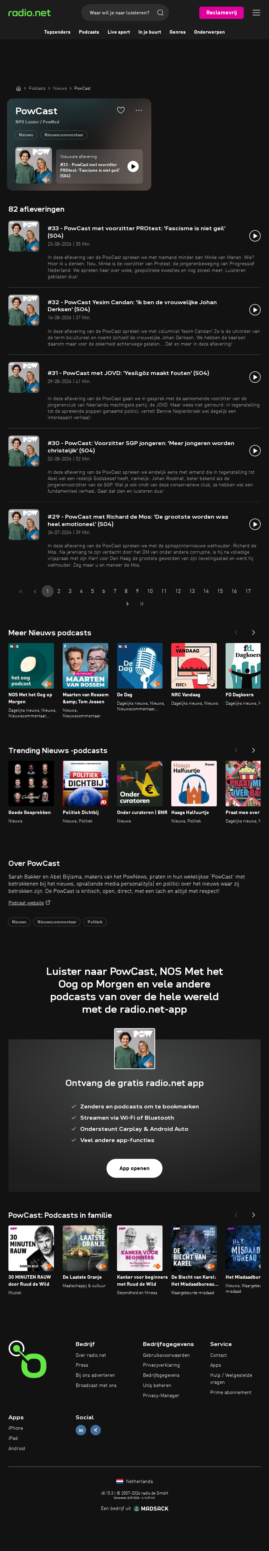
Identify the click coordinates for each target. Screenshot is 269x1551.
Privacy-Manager (161, 1395)
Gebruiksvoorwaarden (166, 1355)
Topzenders (57, 32)
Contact (218, 1355)
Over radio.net (91, 1355)
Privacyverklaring (161, 1365)
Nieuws (26, 135)
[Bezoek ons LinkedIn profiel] (81, 1430)
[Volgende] (254, 630)
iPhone (15, 1428)
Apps (215, 1365)
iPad (13, 1438)
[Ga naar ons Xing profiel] (95, 1430)
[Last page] (141, 603)
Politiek (95, 922)
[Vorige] (236, 630)
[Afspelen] (133, 166)
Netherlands (139, 1481)
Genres (178, 32)
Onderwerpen (209, 32)
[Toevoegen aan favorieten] (120, 110)
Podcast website (26, 903)
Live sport (119, 32)
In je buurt (149, 32)
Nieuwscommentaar (63, 135)
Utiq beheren (157, 1385)
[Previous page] (35, 591)
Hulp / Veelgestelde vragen (231, 1379)
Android (16, 1448)
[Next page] (127, 603)
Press (82, 1365)
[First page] (21, 591)
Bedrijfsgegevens (161, 1375)
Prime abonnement (230, 1392)
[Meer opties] (139, 110)
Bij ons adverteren (95, 1375)
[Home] (18, 88)
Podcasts (89, 32)
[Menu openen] (256, 12)
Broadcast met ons (96, 1385)
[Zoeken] (160, 12)
